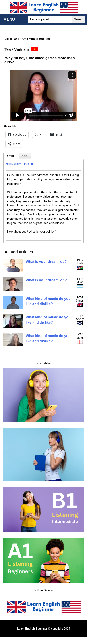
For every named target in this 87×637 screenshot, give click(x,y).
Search (78, 19)
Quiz (24, 155)
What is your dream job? (46, 261)
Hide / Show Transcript (20, 164)
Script (10, 155)
